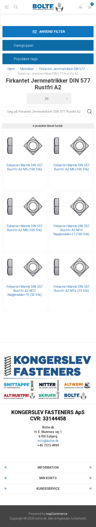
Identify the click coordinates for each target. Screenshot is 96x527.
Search (89, 111)
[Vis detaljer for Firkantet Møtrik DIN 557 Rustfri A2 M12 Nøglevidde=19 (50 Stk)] (24, 267)
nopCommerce (56, 514)
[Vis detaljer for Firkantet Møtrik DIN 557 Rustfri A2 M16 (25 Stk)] (71, 267)
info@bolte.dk (48, 441)
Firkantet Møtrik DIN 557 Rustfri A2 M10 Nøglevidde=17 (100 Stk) (71, 230)
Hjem (11, 69)
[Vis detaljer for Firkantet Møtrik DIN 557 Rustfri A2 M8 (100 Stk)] (24, 206)
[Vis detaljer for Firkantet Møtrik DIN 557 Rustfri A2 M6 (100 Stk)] (71, 145)
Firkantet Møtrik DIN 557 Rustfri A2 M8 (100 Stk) (24, 228)
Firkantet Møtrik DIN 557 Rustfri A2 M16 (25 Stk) (71, 289)
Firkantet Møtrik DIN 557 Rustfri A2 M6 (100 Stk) (71, 167)
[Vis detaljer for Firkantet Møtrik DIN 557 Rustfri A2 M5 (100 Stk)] (24, 145)
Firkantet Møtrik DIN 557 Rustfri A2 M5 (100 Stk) (24, 167)
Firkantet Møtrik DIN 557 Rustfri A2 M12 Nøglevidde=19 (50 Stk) (24, 291)
